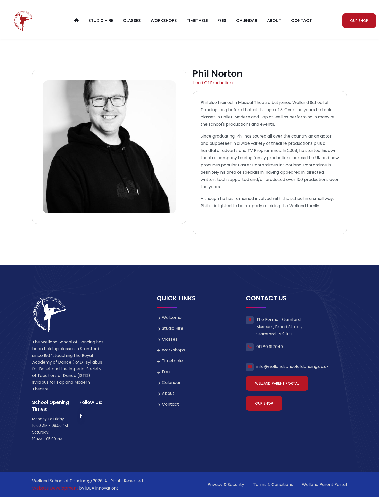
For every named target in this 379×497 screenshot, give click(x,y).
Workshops (164, 20)
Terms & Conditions (273, 484)
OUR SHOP (359, 20)
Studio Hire (100, 20)
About (274, 20)
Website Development (55, 488)
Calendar (246, 20)
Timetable (197, 20)
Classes (132, 20)
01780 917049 (269, 347)
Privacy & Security (226, 484)
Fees (222, 20)
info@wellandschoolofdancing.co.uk (292, 367)
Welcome (172, 317)
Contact (301, 20)
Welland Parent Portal (277, 383)
